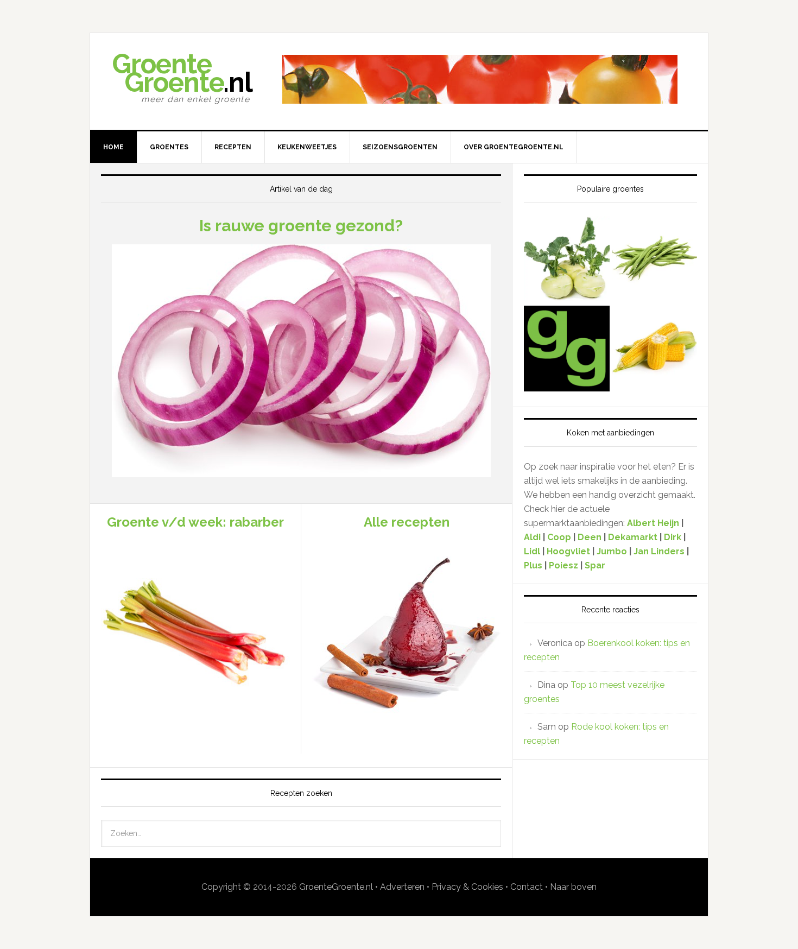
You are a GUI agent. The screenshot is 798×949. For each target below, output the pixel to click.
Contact (526, 887)
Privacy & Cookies (467, 887)
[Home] (567, 350)
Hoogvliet (568, 551)
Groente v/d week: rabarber (195, 522)
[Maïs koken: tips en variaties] (655, 350)
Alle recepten (406, 522)
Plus (534, 565)
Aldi (532, 537)
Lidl (532, 551)
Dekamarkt (632, 537)
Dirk (672, 537)
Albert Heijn (653, 523)
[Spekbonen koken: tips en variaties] (655, 260)
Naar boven (573, 887)
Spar (595, 565)
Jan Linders (660, 551)
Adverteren (402, 887)
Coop (559, 537)
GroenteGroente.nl (336, 887)
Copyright (221, 887)
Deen (589, 537)
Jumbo (612, 551)
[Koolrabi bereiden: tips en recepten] (567, 260)
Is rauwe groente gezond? (301, 225)
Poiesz (563, 565)
